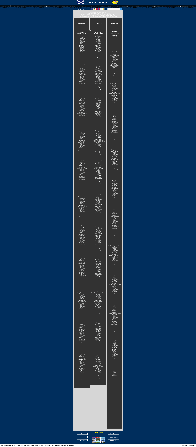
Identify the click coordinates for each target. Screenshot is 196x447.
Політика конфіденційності (69, 445)
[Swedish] (104, 9)
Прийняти (191, 445)
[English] (92, 9)
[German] (94, 9)
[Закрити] (194, 445)
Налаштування (184, 445)
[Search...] (121, 9)
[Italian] (101, 9)
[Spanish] (97, 9)
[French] (99, 9)
